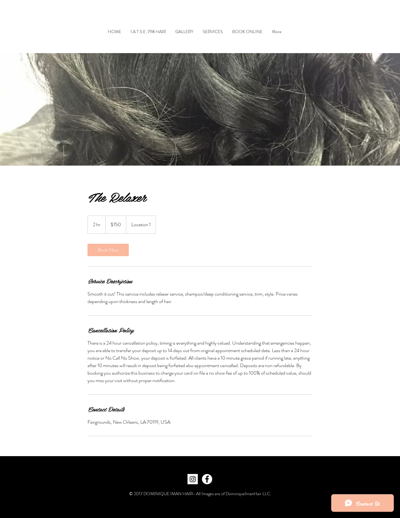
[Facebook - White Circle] (207, 479)
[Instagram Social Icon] (193, 479)
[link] (108, 250)
